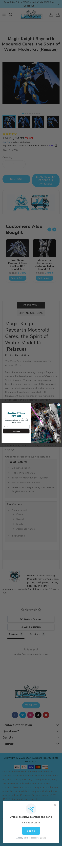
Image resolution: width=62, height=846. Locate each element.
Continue (16, 431)
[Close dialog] (58, 404)
